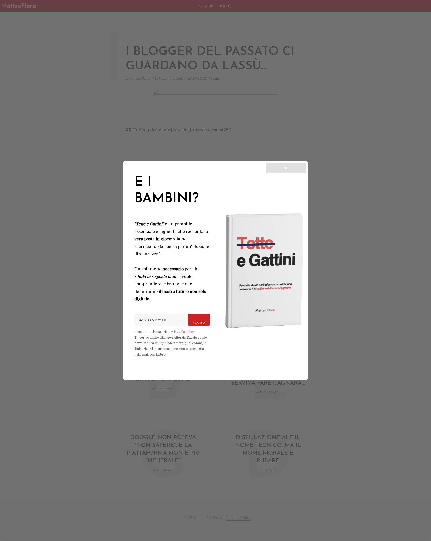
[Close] (286, 168)
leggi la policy (184, 332)
